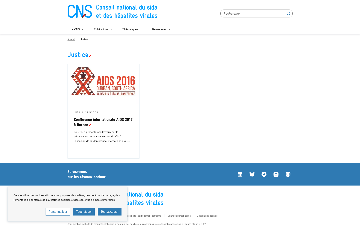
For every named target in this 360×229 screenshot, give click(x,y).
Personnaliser (58, 211)
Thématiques (130, 29)
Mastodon (288, 174)
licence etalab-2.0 (193, 224)
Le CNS (75, 29)
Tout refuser (84, 211)
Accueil (71, 39)
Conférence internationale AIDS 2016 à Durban (103, 122)
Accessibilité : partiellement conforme (142, 216)
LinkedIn (240, 174)
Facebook (264, 174)
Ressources (159, 29)
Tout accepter (109, 211)
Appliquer (288, 13)
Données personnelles (179, 216)
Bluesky (252, 174)
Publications (101, 29)
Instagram (276, 174)
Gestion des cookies (207, 216)
